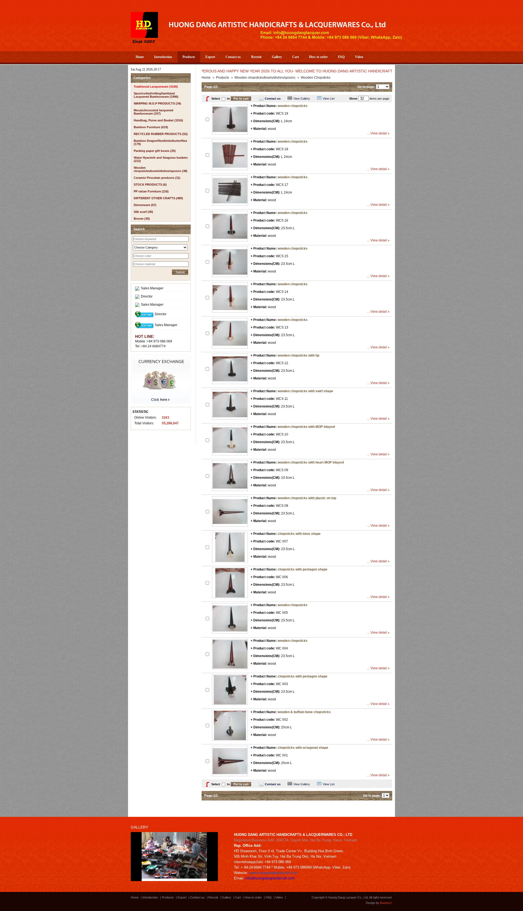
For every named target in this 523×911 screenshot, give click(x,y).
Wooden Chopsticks (315, 77)
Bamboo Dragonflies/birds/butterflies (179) (160, 142)
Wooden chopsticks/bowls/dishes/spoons (265, 77)
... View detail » (378, 133)
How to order (318, 57)
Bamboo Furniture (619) (151, 127)
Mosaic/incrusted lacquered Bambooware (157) (153, 112)
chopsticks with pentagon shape (302, 569)
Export (210, 57)
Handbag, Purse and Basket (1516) (158, 120)
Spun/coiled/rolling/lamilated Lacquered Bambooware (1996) (156, 95)
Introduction (163, 57)
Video (359, 57)
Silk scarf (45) (143, 211)
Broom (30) (142, 218)
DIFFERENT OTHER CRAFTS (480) (158, 198)
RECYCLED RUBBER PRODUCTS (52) (161, 134)
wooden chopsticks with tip (298, 355)
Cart (295, 57)
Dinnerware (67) (145, 205)
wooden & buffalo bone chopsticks (304, 712)
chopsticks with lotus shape (299, 534)
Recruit (256, 57)
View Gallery (301, 98)
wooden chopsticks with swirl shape (305, 391)
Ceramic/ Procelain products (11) (157, 177)
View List (329, 98)
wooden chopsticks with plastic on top (307, 498)
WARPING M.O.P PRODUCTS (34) (157, 103)
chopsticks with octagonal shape (303, 748)
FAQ (341, 57)
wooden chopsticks (293, 106)
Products (189, 57)
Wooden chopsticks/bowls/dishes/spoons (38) (160, 169)
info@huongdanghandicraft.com (270, 878)
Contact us (233, 57)
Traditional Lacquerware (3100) (156, 86)
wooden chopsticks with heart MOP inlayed (311, 462)
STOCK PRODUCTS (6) (150, 184)
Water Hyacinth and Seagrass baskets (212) (161, 159)
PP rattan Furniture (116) (151, 191)
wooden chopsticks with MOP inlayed (306, 427)
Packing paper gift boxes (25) (155, 150)
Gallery (277, 57)
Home (140, 57)
